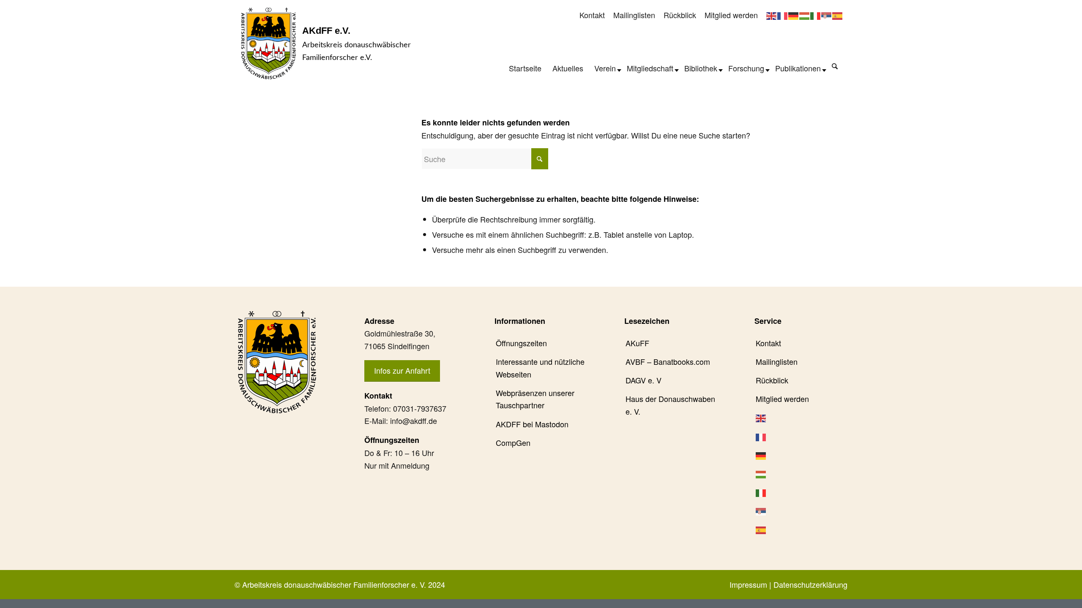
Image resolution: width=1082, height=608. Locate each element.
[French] (782, 14)
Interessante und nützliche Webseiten (540, 368)
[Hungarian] (804, 14)
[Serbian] (826, 14)
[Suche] (834, 66)
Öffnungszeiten (521, 342)
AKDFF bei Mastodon (532, 423)
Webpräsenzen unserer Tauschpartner (535, 399)
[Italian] (815, 14)
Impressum (748, 584)
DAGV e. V (643, 380)
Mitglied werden (731, 14)
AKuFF (637, 342)
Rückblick (680, 14)
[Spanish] (837, 14)
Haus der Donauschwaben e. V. (670, 405)
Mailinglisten (634, 14)
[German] (793, 14)
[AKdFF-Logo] (268, 43)
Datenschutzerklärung (810, 584)
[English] (771, 14)
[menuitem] (592, 15)
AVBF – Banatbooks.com (668, 361)
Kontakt (592, 14)
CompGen (513, 442)
